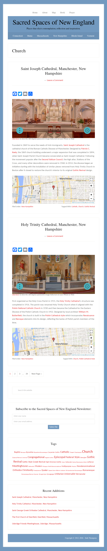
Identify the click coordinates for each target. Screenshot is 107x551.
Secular (36, 474)
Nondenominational (86, 466)
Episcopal (59, 457)
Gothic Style (27, 462)
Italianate (69, 462)
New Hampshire (27, 207)
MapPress (74, 202)
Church (81, 207)
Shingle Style (42, 474)
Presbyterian (37, 470)
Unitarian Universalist (65, 474)
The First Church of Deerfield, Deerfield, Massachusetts (35, 517)
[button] (19, 130)
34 (27, 374)
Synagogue (50, 474)
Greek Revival (39, 462)
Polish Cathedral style (55, 315)
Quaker (44, 470)
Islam (63, 462)
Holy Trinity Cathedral (70, 301)
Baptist (17, 452)
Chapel (72, 452)
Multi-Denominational (54, 466)
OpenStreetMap (90, 202)
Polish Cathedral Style (87, 359)
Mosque (45, 466)
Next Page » (36, 375)
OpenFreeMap (81, 202)
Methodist (31, 466)
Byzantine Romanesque (40, 452)
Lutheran (90, 462)
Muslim (74, 466)
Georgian (83, 457)
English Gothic (49, 457)
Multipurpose (66, 466)
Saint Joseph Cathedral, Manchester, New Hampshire (53, 71)
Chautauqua (78, 452)
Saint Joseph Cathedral (74, 145)
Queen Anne (51, 470)
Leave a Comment (55, 80)
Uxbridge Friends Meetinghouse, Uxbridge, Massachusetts (36, 524)
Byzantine (29, 452)
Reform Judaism (60, 470)
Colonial (24, 457)
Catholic (75, 207)
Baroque (20, 319)
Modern (38, 466)
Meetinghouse (20, 466)
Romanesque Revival (28, 474)
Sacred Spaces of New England (53, 22)
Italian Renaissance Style (79, 462)
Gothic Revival (79, 170)
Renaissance (88, 315)
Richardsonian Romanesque (74, 470)
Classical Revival (17, 457)
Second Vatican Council (52, 159)
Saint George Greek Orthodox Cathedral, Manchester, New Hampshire (42, 510)
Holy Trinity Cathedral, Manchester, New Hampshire (53, 227)
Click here (15, 139)
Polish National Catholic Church (26, 308)
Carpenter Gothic (54, 452)
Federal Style (73, 457)
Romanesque (88, 470)
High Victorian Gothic (53, 462)
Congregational (36, 457)
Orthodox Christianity (23, 470)
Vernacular (80, 474)
